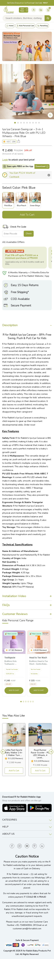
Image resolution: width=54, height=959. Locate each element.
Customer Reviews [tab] (15, 614)
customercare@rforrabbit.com (27, 928)
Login (5, 159)
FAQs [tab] (6, 605)
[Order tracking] (41, 10)
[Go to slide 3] (25, 701)
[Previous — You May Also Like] (3, 752)
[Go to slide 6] (33, 701)
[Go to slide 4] (28, 701)
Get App (22, 10)
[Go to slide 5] (30, 701)
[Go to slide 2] (23, 701)
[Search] (48, 18)
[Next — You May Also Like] (51, 752)
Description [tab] (10, 325)
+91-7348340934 (23, 925)
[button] (5, 141)
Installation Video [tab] (14, 596)
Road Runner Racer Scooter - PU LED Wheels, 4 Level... (40, 754)
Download (40, 166)
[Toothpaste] (14, 642)
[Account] (33, 10)
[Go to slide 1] (21, 701)
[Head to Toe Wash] (38, 642)
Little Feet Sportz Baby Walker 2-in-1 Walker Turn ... (14, 753)
